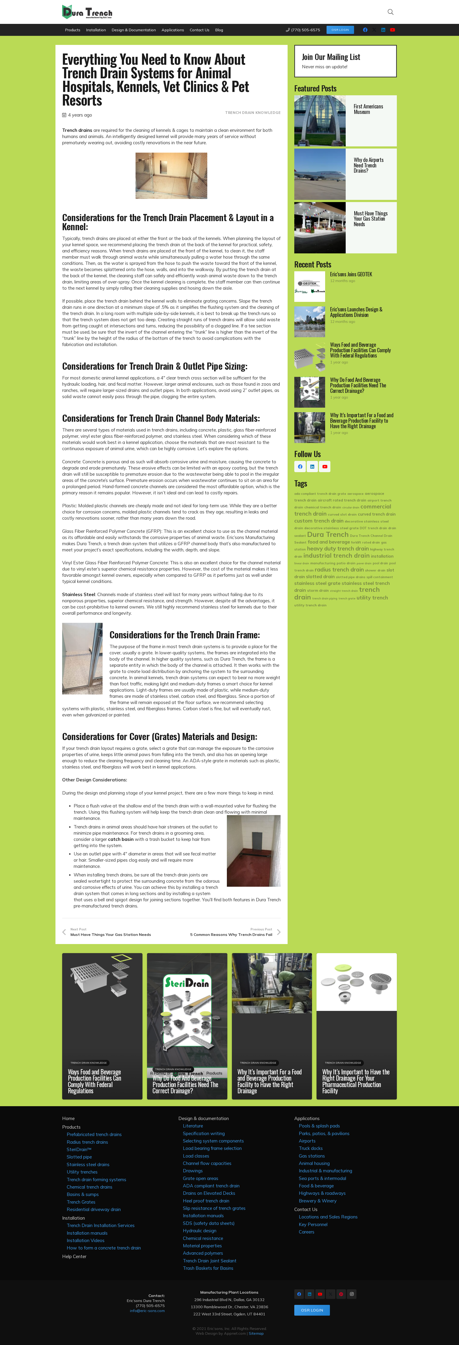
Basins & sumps (83, 1194)
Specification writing (204, 1133)
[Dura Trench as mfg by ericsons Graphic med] (87, 12)
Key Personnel (313, 1224)
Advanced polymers (203, 1253)
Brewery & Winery (318, 1201)
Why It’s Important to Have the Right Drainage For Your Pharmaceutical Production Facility (356, 1081)
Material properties (202, 1246)
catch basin (121, 839)
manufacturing (322, 563)
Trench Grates (81, 1202)
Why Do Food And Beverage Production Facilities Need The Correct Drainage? (185, 1084)
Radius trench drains (87, 1142)
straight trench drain (344, 590)
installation (382, 556)
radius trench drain (339, 569)
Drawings (193, 1171)
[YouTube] (392, 29)
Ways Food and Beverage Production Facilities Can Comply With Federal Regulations (94, 1081)
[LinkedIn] (383, 29)
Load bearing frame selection (212, 1148)
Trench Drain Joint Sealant (209, 1261)
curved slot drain (342, 514)
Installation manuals (87, 1233)
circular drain (350, 507)
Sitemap (256, 1333)
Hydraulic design (199, 1230)
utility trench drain (310, 605)
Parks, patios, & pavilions (324, 1133)
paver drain (364, 563)
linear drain (301, 563)
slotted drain (320, 576)
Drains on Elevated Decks (209, 1193)
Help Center (74, 1256)
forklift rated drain (365, 542)
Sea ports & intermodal (322, 1178)
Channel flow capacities (207, 1163)
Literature (193, 1126)
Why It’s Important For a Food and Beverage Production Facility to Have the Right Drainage (269, 1081)
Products (71, 1127)
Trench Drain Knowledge (253, 112)
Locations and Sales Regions (328, 1217)
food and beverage (329, 542)
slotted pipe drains (350, 577)
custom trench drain (319, 521)
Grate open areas (200, 1178)
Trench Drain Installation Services (101, 1225)
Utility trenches (82, 1172)
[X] (374, 29)
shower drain (375, 570)
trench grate (347, 598)
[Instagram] (351, 1294)
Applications (307, 1118)
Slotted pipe (79, 1157)
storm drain (318, 590)
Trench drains (77, 130)
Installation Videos (85, 1240)
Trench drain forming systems (96, 1179)
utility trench (372, 597)
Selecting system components (213, 1141)
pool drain (380, 563)
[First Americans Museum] (345, 120)
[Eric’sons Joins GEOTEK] (345, 286)
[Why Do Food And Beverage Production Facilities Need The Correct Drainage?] (345, 392)
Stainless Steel (78, 594)
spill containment (379, 577)
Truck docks (311, 1148)
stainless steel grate (317, 583)
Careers (306, 1232)
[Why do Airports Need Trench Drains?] (345, 174)
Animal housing (314, 1163)
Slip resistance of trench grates (214, 1208)
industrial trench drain (336, 555)
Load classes (196, 1156)
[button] (390, 12)
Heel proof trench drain (206, 1201)
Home (68, 1118)
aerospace (355, 494)
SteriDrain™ (79, 1149)
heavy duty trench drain (338, 548)
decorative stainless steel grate (331, 528)
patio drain (346, 563)
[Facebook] (365, 29)
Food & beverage (316, 1186)
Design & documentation (203, 1118)
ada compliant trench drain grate (320, 494)
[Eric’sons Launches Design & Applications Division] (345, 321)
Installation (73, 1218)
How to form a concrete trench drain (104, 1248)
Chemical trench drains (89, 1187)
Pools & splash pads (319, 1126)
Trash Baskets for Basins (208, 1268)
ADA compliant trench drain (211, 1186)
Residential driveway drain (94, 1209)
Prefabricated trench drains (94, 1134)
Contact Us (305, 1209)
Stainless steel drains (88, 1164)
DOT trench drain (373, 528)
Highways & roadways (322, 1193)
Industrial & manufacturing (325, 1171)
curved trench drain (377, 514)
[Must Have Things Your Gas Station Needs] (345, 227)
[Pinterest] (341, 1294)
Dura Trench (328, 534)
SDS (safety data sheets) (209, 1223)
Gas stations (312, 1156)
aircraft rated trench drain (342, 500)
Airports (307, 1141)
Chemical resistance (203, 1238)
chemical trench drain (322, 507)
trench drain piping (324, 598)
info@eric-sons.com (147, 1310)
